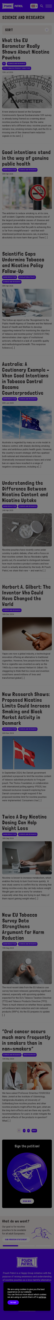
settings (42, 1297)
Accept (13, 1302)
